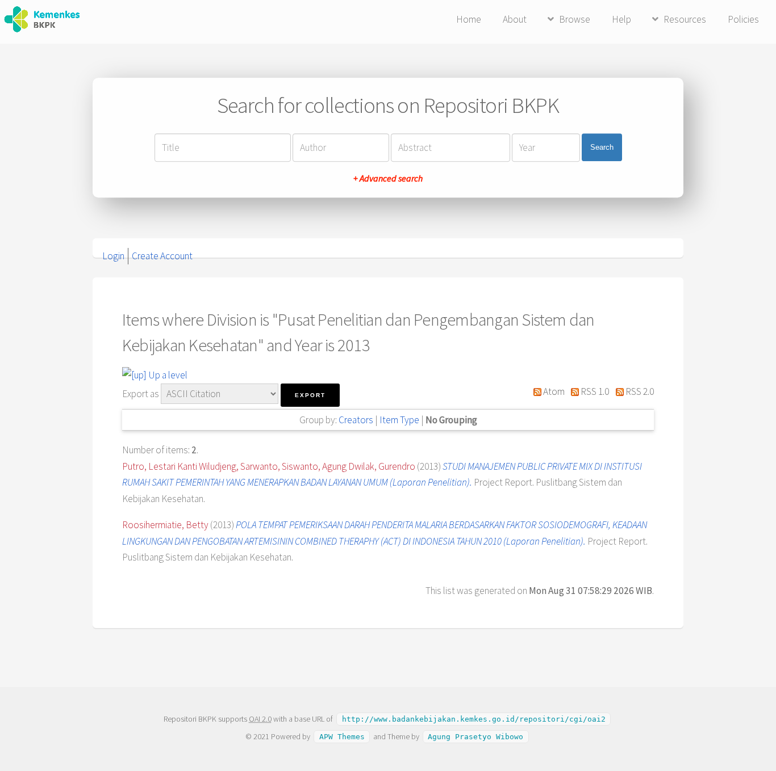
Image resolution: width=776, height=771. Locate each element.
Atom (553, 391)
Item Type (399, 420)
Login (113, 256)
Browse (574, 19)
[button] (310, 395)
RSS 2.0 (639, 391)
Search (602, 147)
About (515, 19)
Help (621, 19)
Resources (685, 19)
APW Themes (342, 736)
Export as (140, 393)
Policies (743, 19)
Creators (356, 420)
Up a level (167, 375)
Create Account (162, 256)
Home (468, 19)
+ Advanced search (388, 178)
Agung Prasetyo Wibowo (475, 736)
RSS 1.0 (594, 391)
